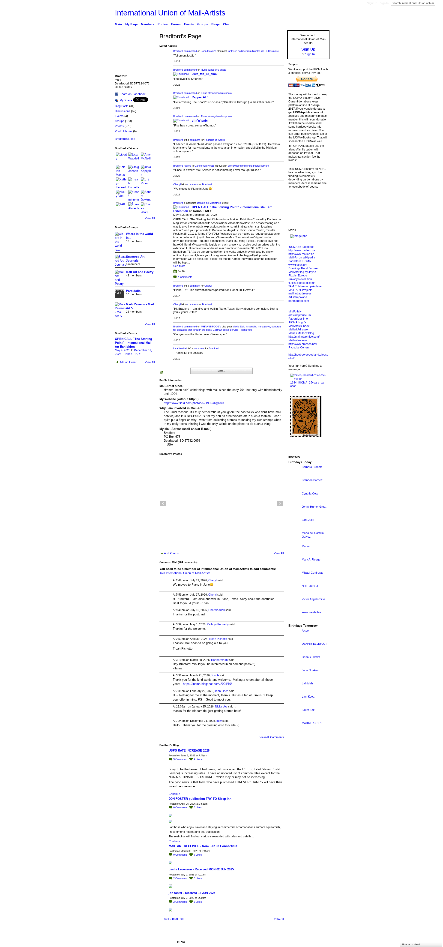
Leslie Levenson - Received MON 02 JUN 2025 (201, 869)
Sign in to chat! (410, 944)
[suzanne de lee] (293, 621)
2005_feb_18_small (205, 74)
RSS (162, 373)
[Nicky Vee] (121, 195)
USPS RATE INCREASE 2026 (189, 750)
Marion (306, 546)
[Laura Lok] (293, 718)
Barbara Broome (312, 467)
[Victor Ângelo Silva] (293, 607)
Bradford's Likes (125, 139)
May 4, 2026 (122, 350)
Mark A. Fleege (311, 559)
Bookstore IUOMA (299, 261)
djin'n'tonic (200, 120)
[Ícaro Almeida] (133, 207)
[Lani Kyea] (293, 705)
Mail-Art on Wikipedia (301, 257)
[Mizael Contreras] (293, 581)
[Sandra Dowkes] (146, 195)
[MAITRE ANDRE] (293, 731)
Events (119, 116)
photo (223, 69)
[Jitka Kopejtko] (146, 170)
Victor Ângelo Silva (314, 599)
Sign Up (372, 3)
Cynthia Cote (310, 493)
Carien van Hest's (205, 165)
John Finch (221, 691)
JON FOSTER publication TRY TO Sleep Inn (200, 798)
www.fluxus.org (297, 265)
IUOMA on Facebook (301, 247)
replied (187, 165)
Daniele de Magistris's (209, 202)
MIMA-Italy (295, 311)
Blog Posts (121, 106)
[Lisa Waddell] (133, 158)
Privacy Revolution (300, 279)
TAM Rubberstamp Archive (305, 286)
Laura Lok (308, 710)
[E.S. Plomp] (146, 183)
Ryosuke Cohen (298, 347)
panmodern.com (298, 301)
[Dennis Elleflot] (293, 665)
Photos (119, 126)
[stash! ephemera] (133, 195)
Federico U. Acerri (214, 139)
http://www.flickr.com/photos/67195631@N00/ (194, 403)
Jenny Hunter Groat (314, 506)
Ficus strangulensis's (213, 93)
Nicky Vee (221, 706)
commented (190, 51)
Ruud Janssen (149, 941)
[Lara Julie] (293, 528)
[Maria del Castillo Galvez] (293, 541)
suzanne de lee (311, 612)
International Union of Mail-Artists (170, 13)
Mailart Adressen (298, 329)
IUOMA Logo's (297, 322)
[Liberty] (121, 158)
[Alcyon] (293, 639)
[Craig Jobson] (133, 170)
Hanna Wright (219, 660)
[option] (221, 503)
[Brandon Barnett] (293, 488)
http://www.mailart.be (301, 254)
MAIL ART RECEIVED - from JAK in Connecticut (203, 846)
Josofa (215, 675)
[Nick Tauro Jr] (293, 594)
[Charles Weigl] (146, 207)
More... (221, 370)
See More (179, 266)
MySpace (126, 100)
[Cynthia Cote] (293, 502)
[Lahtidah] (293, 692)
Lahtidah (307, 683)
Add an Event (128, 362)
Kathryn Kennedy (218, 624)
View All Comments (272, 737)
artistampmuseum (299, 315)
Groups (119, 121)
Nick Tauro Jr (310, 585)
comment (195, 139)
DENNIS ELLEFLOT (314, 643)
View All (150, 218)
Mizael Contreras (312, 572)
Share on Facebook (133, 94)
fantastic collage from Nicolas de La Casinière (253, 51)
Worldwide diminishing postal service (248, 165)
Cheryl (177, 184)
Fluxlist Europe (297, 275)
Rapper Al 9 (200, 97)
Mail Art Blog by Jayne (302, 272)
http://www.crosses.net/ (302, 344)
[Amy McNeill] (146, 158)
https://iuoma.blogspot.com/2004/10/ (207, 684)
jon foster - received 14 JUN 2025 (192, 893)
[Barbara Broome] (293, 475)
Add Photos (171, 553)
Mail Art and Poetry (139, 272)
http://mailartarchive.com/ (304, 336)
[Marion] (293, 555)
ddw (219, 720)
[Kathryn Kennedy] (121, 183)
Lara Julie (308, 519)
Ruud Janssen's (210, 69)
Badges (277, 941)
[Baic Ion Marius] (121, 170)
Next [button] (280, 503)
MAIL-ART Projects (300, 290)
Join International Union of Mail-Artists (184, 573)
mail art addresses (299, 293)
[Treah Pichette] (133, 183)
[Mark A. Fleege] (293, 568)
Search (438, 3)
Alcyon (306, 630)
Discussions (122, 111)
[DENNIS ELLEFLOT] (293, 652)
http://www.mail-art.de (301, 250)
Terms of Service (319, 941)
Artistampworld (297, 297)
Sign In (384, 3)
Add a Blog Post (174, 918)
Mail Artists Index (298, 326)
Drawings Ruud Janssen (303, 268)
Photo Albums (123, 131)
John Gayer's (208, 51)
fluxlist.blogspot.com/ (301, 283)
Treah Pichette (218, 639)
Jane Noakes (310, 670)
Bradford (178, 51)
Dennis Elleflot (311, 657)
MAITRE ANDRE (312, 723)
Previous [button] (163, 503)
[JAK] (121, 207)
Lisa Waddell (180, 348)
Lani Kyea (308, 696)
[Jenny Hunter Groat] (293, 515)
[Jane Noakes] (293, 678)
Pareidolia (133, 291)
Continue (174, 794)
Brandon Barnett (312, 480)
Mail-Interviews (297, 340)
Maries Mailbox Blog (301, 333)
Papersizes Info (298, 318)
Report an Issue (295, 941)
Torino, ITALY (132, 354)
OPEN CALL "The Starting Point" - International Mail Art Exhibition (133, 342)
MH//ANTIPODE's (211, 326)
